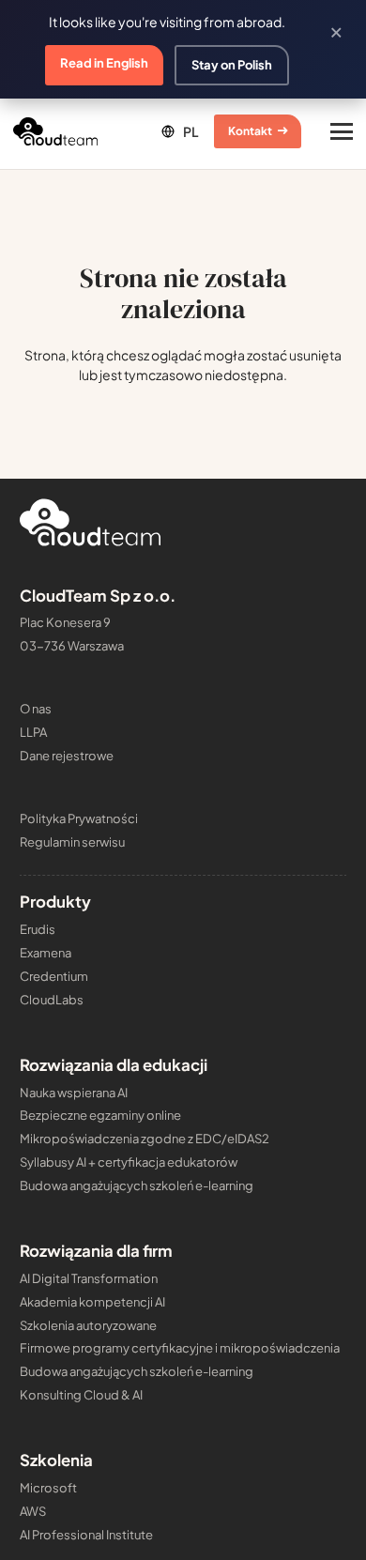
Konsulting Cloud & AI (81, 1394)
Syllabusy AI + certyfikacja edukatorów (128, 1162)
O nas (36, 708)
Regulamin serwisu (72, 841)
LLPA (33, 732)
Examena (45, 952)
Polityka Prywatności (79, 818)
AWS (33, 1511)
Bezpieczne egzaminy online (100, 1115)
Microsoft (48, 1487)
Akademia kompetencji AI (92, 1301)
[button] (178, 131)
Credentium (54, 976)
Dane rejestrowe (67, 755)
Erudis (37, 929)
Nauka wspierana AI (74, 1092)
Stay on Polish (231, 64)
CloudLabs (52, 999)
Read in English (104, 62)
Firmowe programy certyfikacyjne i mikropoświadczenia (180, 1347)
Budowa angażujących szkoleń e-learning (136, 1185)
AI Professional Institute (86, 1534)
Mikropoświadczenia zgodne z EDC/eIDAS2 (144, 1138)
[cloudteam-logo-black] (55, 131)
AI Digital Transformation (89, 1278)
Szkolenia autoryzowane (88, 1325)
